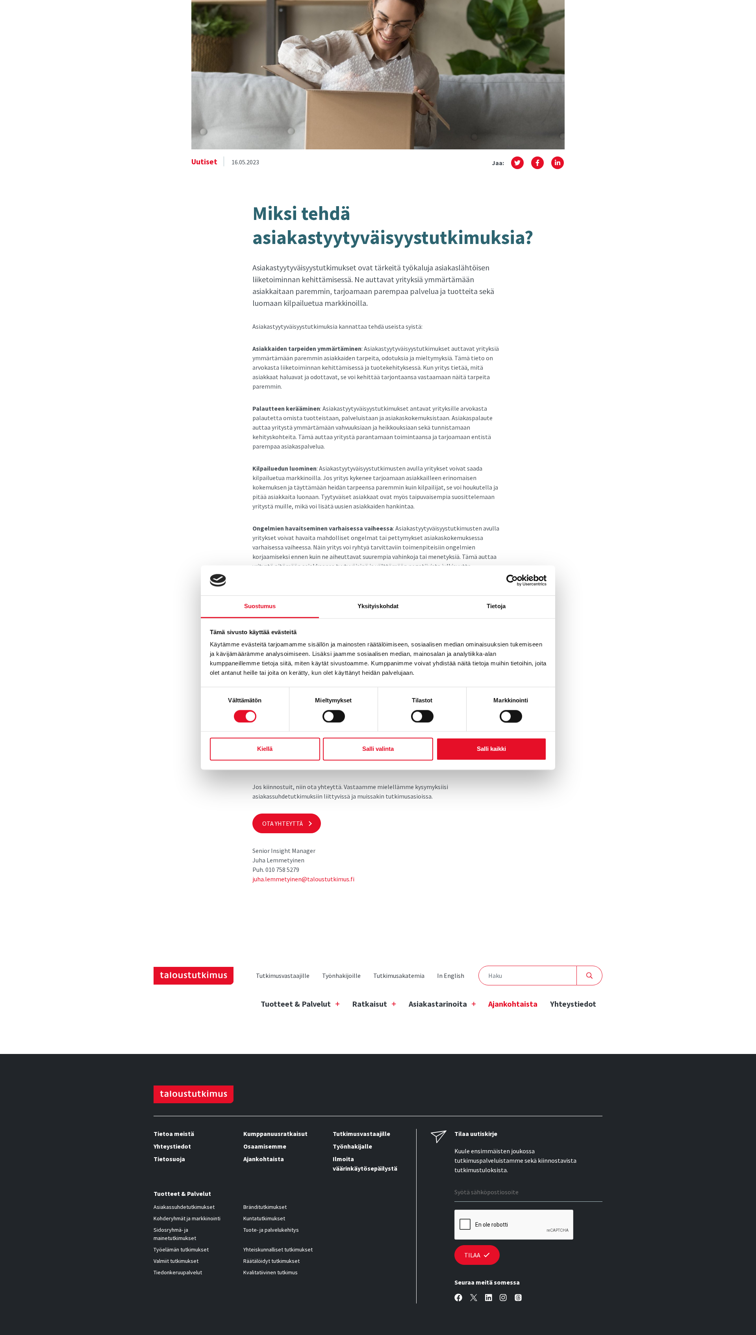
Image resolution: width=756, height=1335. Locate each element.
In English (450, 975)
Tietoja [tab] (496, 606)
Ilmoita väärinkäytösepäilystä (365, 1163)
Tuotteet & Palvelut (296, 1004)
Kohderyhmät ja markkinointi (187, 1218)
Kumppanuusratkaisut (275, 1134)
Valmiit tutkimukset (176, 1260)
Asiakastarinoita (438, 1004)
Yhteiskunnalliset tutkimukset (278, 1249)
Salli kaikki (491, 749)
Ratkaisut (369, 1004)
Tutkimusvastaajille (282, 975)
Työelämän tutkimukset (181, 1249)
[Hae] (589, 975)
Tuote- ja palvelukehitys (271, 1229)
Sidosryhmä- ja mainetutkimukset (175, 1234)
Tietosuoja (169, 1159)
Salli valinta (378, 749)
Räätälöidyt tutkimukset (271, 1260)
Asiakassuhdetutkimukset (184, 1206)
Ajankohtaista (512, 1004)
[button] (517, 162)
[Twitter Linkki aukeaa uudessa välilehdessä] (473, 1297)
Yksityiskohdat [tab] (378, 606)
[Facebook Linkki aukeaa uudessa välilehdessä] (458, 1297)
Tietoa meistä (174, 1134)
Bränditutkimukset (265, 1206)
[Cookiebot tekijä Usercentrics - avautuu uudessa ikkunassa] (512, 580)
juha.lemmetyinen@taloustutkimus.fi (303, 879)
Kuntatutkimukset (264, 1218)
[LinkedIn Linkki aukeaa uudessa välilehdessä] (488, 1297)
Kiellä (264, 749)
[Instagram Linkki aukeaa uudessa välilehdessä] (503, 1297)
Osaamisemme (264, 1146)
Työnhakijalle (352, 1146)
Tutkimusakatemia (398, 975)
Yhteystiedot (573, 1004)
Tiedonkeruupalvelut (178, 1272)
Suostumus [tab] (260, 606)
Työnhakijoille (341, 975)
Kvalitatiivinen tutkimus (270, 1272)
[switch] (333, 716)
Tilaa (472, 1255)
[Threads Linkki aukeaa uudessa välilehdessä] (518, 1297)
